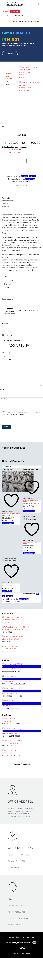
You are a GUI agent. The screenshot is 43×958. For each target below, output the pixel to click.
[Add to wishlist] (20, 170)
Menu (4, 21)
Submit (6, 427)
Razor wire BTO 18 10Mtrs (10, 743)
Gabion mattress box (9, 753)
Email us (10, 54)
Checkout (32, 176)
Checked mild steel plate (31, 503)
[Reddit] (29, 190)
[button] (28, 15)
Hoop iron (15, 584)
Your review (7, 359)
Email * (2, 399)
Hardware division (14, 513)
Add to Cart (20, 161)
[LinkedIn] (26, 190)
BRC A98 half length (9, 649)
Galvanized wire (27, 542)
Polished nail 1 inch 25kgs (10, 620)
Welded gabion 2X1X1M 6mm (11, 669)
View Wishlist (30, 179)
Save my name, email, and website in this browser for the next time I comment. (22, 413)
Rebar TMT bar (7, 721)
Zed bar (9, 81)
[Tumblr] (23, 190)
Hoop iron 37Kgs (8, 586)
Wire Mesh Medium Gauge (10, 639)
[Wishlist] (33, 15)
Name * (2, 389)
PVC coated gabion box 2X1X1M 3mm (14, 629)
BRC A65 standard (8, 681)
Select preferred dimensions (14, 147)
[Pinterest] (20, 190)
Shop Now (14, 11)
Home (8, 74)
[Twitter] (17, 190)
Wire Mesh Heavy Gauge (10, 733)
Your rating (6, 353)
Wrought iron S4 (7, 706)
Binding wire (5, 513)
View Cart (24, 176)
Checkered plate (27, 500)
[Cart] (36, 15)
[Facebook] (14, 190)
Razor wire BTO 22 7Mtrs (10, 693)
